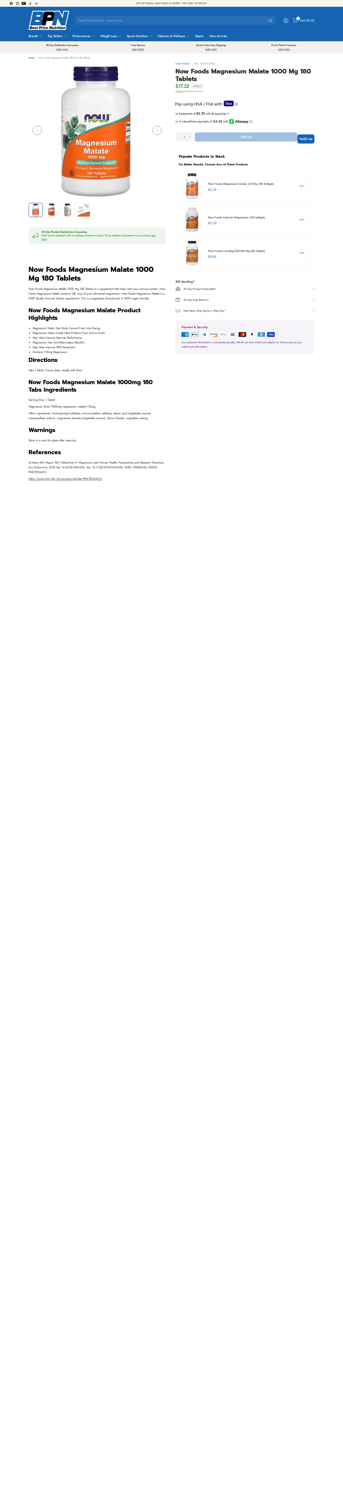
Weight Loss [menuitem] (108, 36)
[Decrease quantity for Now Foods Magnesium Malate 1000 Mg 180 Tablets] (179, 137)
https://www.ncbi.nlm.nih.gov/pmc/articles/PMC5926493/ (65, 479)
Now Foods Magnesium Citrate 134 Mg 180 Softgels (241, 183)
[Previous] (37, 130)
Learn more (62, 49)
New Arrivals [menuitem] (218, 36)
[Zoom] (158, 69)
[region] (245, 219)
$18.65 (212, 256)
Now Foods (182, 64)
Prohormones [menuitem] (81, 36)
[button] (244, 114)
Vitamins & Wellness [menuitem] (171, 36)
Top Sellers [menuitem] (55, 36)
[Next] (157, 130)
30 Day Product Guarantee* (199, 289)
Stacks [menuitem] (199, 36)
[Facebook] (11, 3)
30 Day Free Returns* (196, 300)
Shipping (179, 91)
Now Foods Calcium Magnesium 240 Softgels (236, 217)
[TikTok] (30, 3)
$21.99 (212, 189)
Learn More (138, 49)
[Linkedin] (36, 3)
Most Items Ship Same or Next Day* (204, 311)
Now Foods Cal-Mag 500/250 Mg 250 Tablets (236, 251)
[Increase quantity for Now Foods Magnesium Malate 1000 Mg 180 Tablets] (190, 137)
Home (32, 58)
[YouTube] (24, 3)
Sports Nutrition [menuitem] (137, 36)
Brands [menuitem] (33, 36)
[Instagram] (17, 3)
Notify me (305, 138)
